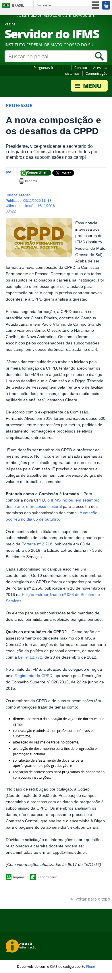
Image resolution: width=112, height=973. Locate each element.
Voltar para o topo (93, 899)
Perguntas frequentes (51, 67)
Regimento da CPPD (33, 676)
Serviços (44, 5)
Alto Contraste (57, 16)
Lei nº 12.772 (30, 657)
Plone (90, 966)
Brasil (18, 5)
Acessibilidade (29, 16)
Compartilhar (23, 173)
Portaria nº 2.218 (37, 544)
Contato (80, 67)
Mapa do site (83, 16)
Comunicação (96, 73)
